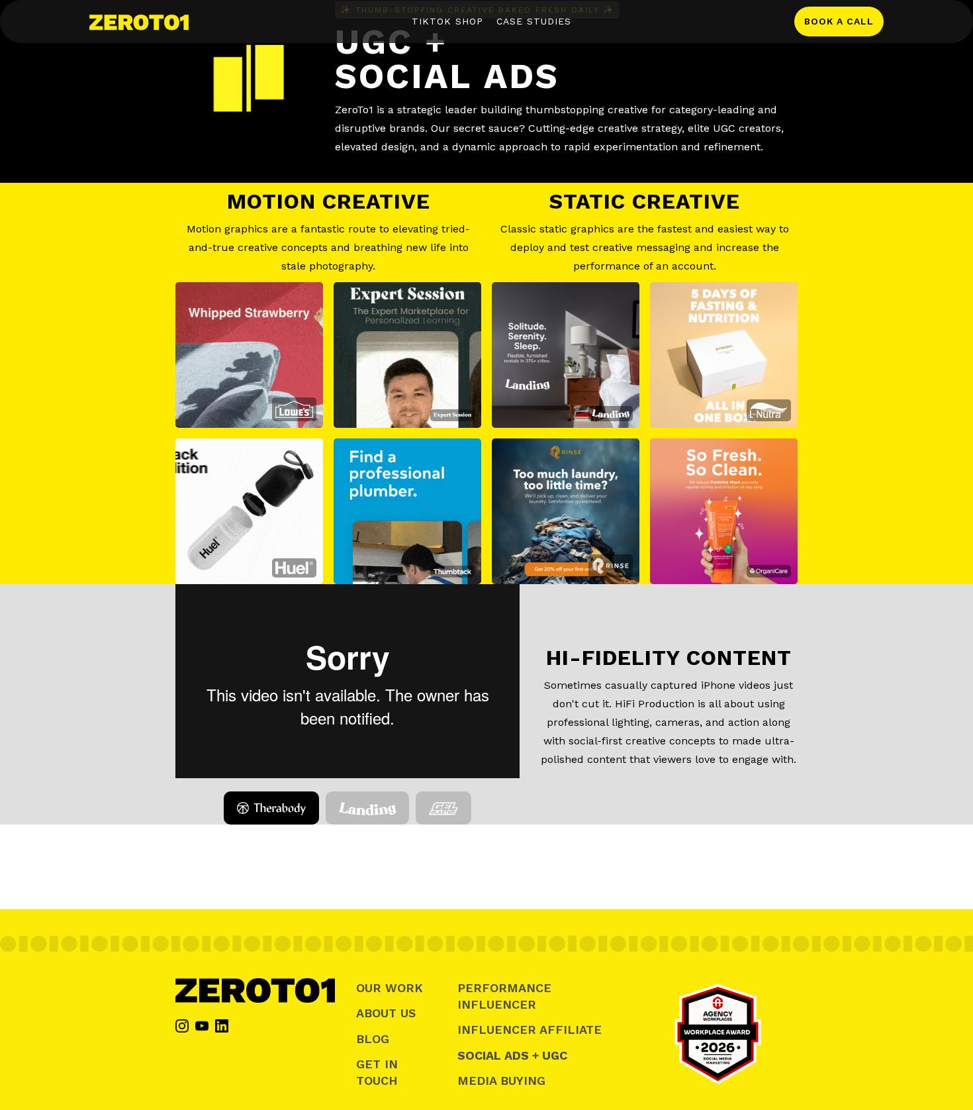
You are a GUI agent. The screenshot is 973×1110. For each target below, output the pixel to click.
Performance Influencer (504, 996)
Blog (372, 1039)
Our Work (389, 988)
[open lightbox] (249, 355)
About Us (386, 1013)
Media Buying (501, 1080)
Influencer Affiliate (529, 1029)
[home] (139, 21)
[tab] (271, 808)
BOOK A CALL (839, 21)
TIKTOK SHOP (447, 21)
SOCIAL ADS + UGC (512, 1055)
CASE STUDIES (533, 21)
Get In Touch (377, 1072)
